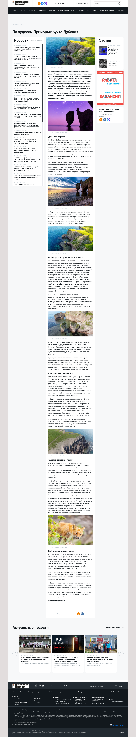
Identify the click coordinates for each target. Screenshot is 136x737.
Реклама (121, 10)
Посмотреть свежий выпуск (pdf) (103, 10)
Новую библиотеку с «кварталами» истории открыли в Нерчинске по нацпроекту (35, 659)
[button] (121, 653)
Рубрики (52, 10)
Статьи (22, 10)
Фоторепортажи (83, 10)
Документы (42, 10)
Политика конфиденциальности (23, 724)
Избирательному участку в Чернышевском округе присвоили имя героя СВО (100, 659)
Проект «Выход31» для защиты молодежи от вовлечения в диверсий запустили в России (66, 659)
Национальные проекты (66, 10)
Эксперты (31, 10)
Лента (14, 10)
